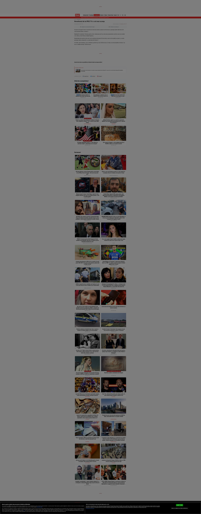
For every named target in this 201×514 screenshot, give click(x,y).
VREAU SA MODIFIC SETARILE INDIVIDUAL (179, 508)
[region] (100, 508)
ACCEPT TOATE (180, 505)
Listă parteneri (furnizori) (90, 508)
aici (24, 510)
